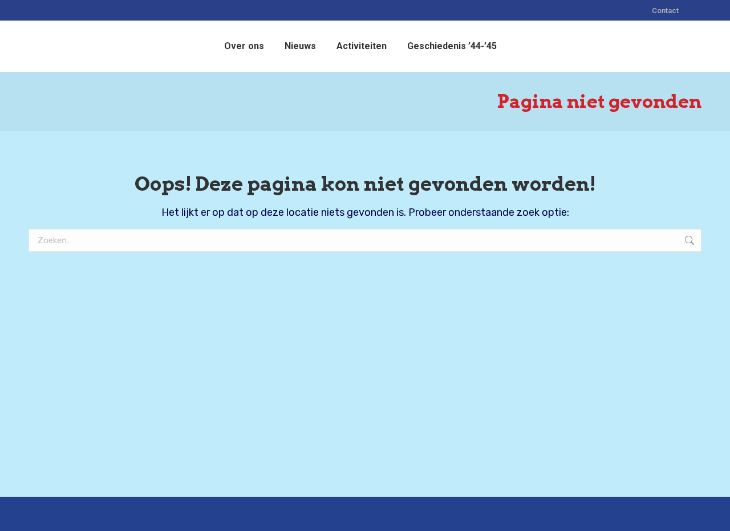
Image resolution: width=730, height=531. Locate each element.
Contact (665, 10)
